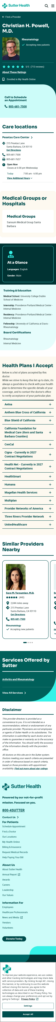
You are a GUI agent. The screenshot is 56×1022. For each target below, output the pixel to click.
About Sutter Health (12, 869)
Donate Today (14, 938)
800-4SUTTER (13, 810)
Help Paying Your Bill (12, 857)
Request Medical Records (15, 852)
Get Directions (13, 150)
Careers (6, 884)
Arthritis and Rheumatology (18, 679)
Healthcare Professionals (15, 912)
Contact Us (9, 817)
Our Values (7, 895)
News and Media (13, 917)
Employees (7, 907)
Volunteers (7, 927)
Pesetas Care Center (15, 137)
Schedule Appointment (13, 826)
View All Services (12, 692)
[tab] (25, 642)
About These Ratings (14, 72)
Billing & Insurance (11, 847)
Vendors (6, 922)
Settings (28, 1005)
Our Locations (9, 836)
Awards (6, 879)
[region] (28, 992)
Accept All (28, 1014)
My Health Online (11, 841)
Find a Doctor (9, 831)
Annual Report (11, 874)
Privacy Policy (30, 999)
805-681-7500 (18, 106)
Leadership (7, 890)
